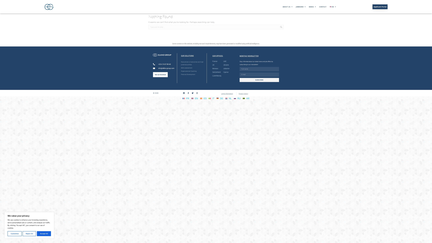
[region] (29, 225)
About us (286, 7)
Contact (322, 7)
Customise (15, 234)
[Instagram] (197, 93)
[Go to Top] (428, 239)
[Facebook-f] (188, 93)
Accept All (44, 234)
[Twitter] (193, 93)
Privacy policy (243, 93)
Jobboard (300, 7)
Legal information (227, 93)
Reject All (29, 234)
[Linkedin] (184, 93)
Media (311, 7)
